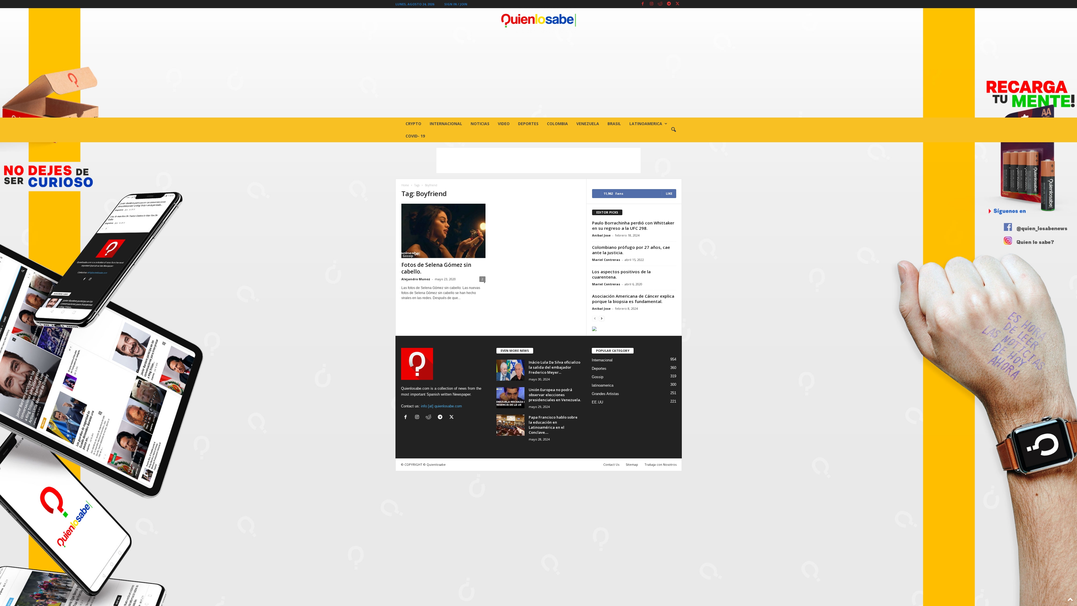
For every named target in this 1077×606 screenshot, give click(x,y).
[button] (673, 130)
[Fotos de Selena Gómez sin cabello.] (443, 231)
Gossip (408, 256)
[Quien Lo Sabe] (538, 20)
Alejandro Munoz (415, 279)
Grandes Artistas (605, 394)
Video (504, 123)
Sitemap (632, 464)
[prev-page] (595, 318)
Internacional (446, 123)
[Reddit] (660, 4)
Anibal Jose (601, 235)
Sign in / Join (455, 4)
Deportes (528, 123)
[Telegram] (669, 4)
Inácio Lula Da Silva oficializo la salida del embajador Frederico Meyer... (554, 367)
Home (405, 185)
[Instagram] (651, 4)
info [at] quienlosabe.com (441, 406)
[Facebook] (642, 4)
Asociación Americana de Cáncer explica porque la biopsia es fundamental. (633, 298)
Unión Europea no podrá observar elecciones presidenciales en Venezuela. (555, 394)
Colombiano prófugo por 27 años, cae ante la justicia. (631, 249)
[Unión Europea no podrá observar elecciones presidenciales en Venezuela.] (510, 397)
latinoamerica (645, 123)
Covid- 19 (415, 136)
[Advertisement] (538, 75)
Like (669, 193)
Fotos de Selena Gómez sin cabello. (436, 268)
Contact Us (611, 464)
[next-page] (601, 318)
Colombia (557, 123)
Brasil (614, 123)
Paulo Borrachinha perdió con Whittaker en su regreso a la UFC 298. (633, 225)
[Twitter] (677, 4)
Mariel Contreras (606, 260)
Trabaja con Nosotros (660, 464)
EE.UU (597, 402)
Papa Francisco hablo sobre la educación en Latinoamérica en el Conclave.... (553, 425)
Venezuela (587, 123)
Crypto (413, 123)
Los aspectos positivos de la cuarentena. (621, 274)
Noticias (480, 123)
